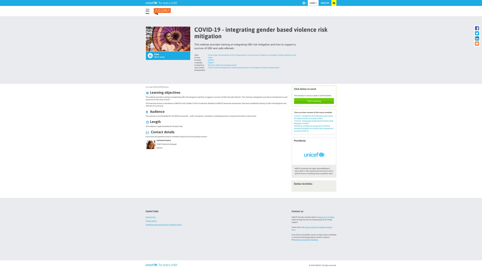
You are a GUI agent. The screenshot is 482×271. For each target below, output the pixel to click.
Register (325, 3)
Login (312, 3)
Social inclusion (253, 55)
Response (264, 55)
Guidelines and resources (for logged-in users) (164, 224)
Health (265, 67)
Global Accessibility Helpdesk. (306, 240)
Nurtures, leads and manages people (222, 65)
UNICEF (211, 60)
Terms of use (151, 217)
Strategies (273, 55)
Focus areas (213, 55)
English (211, 62)
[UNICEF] (314, 154)
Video (210, 57)
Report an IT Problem (326, 217)
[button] (304, 3)
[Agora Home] (163, 11)
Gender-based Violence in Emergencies (246, 67)
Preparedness (241, 55)
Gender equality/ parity (287, 55)
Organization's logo (161, 265)
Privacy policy (151, 221)
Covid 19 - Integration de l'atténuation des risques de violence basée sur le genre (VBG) (313, 117)
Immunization (273, 67)
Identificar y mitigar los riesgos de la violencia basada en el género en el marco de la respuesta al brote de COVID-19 (313, 128)
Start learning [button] (314, 101)
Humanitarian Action (226, 55)
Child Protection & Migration (219, 67)
